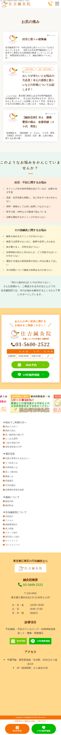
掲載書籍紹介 (11, 524)
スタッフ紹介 (11, 532)
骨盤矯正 (9, 480)
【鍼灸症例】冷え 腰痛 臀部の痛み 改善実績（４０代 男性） (38, 121)
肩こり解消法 (11, 471)
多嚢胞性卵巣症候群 (14, 489)
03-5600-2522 (33, 584)
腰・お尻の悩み (45, 69)
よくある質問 (11, 438)
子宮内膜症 (10, 485)
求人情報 (9, 528)
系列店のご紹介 (12, 536)
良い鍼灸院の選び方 (14, 434)
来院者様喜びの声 (13, 446)
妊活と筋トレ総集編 (34, 39)
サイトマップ (11, 540)
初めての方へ (11, 426)
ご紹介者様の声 (12, 442)
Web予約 (31, 365)
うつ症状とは (11, 462)
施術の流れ (10, 430)
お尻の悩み (29, 69)
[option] (30, 403)
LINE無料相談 (31, 374)
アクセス (9, 520)
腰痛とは (9, 476)
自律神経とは (11, 467)
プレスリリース (12, 544)
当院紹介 (9, 516)
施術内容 (9, 501)
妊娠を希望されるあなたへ (17, 458)
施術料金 (9, 505)
